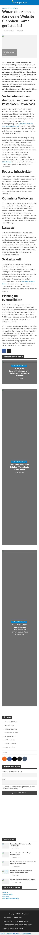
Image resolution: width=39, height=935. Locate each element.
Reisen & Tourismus (11, 729)
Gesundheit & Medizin (11, 722)
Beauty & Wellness (10, 743)
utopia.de (6, 896)
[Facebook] (9, 759)
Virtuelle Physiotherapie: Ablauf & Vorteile (22, 879)
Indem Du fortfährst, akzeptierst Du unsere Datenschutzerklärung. (18, 788)
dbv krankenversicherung (11, 898)
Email (4, 779)
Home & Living (9, 725)
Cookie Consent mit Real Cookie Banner (15, 934)
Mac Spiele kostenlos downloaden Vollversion (17, 125)
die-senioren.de (7, 894)
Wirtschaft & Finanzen (10, 8)
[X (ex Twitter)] (19, 759)
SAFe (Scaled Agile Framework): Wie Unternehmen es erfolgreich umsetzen (19, 628)
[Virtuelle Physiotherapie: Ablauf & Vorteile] (5, 881)
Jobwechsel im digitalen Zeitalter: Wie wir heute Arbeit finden (19, 467)
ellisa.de (5, 892)
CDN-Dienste (6, 162)
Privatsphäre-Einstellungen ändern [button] (16, 921)
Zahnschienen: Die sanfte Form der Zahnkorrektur (20, 844)
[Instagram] (14, 759)
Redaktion (20, 30)
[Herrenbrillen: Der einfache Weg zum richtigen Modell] (5, 855)
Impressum (7, 917)
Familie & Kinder (10, 740)
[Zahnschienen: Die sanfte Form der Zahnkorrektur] (5, 846)
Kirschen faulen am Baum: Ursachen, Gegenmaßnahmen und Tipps (21, 871)
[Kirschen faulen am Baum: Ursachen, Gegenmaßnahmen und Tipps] (5, 872)
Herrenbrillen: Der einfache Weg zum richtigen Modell (21, 853)
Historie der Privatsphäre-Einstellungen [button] (17, 925)
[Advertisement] (19, 816)
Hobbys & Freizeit (10, 736)
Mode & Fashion (10, 747)
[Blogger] (4, 759)
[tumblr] (24, 759)
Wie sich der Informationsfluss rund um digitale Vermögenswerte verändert (19, 372)
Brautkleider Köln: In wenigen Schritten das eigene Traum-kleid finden (23, 862)
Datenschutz (17, 917)
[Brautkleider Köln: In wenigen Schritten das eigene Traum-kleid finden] (5, 863)
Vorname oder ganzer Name (12, 771)
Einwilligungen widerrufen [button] (13, 929)
